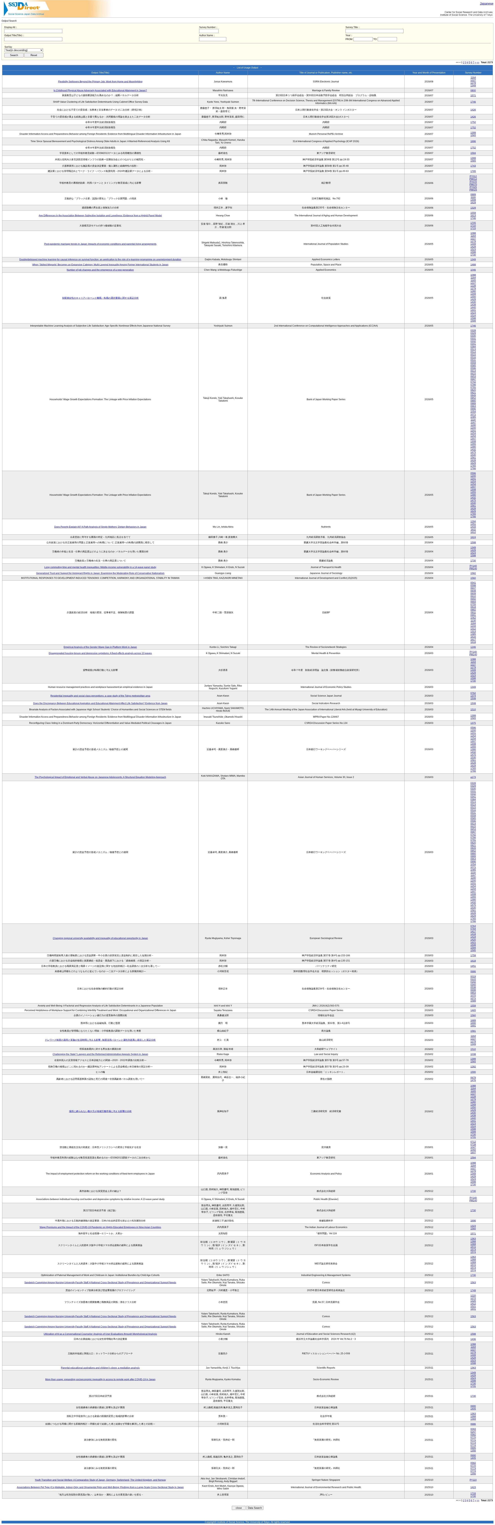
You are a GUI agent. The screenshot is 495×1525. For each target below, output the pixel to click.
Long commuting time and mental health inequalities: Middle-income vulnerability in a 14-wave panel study (100, 567)
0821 (473, 392)
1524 (473, 315)
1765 (473, 465)
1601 (473, 1309)
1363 (473, 1238)
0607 (473, 588)
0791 (473, 387)
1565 (473, 135)
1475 (473, 452)
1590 (473, 1072)
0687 (473, 379)
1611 (473, 529)
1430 (473, 302)
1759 (473, 955)
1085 (473, 417)
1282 (473, 1066)
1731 (473, 1137)
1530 (473, 455)
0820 (473, 390)
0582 (473, 1434)
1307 (473, 438)
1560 (473, 578)
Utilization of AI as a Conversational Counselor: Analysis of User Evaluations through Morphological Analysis (100, 1334)
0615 (473, 373)
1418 (473, 934)
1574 (473, 1252)
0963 (473, 406)
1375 (473, 723)
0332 (473, 341)
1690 (473, 1023)
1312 (473, 628)
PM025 (473, 189)
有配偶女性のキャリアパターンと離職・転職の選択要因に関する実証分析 (100, 298)
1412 (473, 1303)
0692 (473, 599)
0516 (473, 357)
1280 (473, 291)
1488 (473, 264)
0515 (473, 354)
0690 (473, 1406)
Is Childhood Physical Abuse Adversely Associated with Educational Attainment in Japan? (100, 90)
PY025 (473, 187)
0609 (473, 593)
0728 (473, 1144)
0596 (473, 368)
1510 (473, 709)
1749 (473, 1290)
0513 (473, 349)
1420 (473, 939)
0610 (473, 596)
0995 (473, 1448)
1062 (473, 618)
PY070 (473, 181)
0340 (473, 984)
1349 (473, 85)
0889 (473, 194)
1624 (473, 537)
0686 (473, 971)
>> (478, 62)
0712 (473, 1141)
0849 (473, 395)
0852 (473, 398)
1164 (473, 77)
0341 (473, 344)
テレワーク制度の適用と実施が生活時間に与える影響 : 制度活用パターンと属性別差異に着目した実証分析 (100, 1040)
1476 (473, 1080)
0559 (473, 363)
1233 (473, 626)
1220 (473, 1295)
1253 (473, 433)
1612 (473, 532)
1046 (473, 270)
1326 (473, 1301)
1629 (473, 202)
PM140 (473, 568)
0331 (473, 338)
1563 (473, 1282)
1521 (473, 1306)
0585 (473, 365)
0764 (473, 928)
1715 (473, 228)
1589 (473, 1001)
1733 (473, 1493)
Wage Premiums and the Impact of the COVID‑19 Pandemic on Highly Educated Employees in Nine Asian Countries (100, 1227)
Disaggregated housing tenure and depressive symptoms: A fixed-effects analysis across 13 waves (100, 653)
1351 (473, 524)
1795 (473, 171)
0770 (473, 1437)
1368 (473, 1241)
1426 (473, 109)
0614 (473, 371)
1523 (473, 249)
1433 (473, 526)
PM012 (473, 179)
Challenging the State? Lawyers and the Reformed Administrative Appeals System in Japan (100, 1054)
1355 (473, 444)
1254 (473, 436)
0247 (473, 1431)
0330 (473, 335)
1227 (473, 80)
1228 (473, 285)
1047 (473, 1147)
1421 (473, 942)
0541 (473, 582)
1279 (473, 83)
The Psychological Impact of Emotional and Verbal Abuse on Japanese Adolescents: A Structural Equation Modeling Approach (100, 777)
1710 (473, 225)
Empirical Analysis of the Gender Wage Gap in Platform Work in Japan (100, 647)
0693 (473, 601)
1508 (473, 698)
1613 (473, 215)
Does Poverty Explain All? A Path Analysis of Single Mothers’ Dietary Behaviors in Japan (100, 526)
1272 (473, 1298)
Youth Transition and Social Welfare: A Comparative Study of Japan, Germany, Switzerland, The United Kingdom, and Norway (100, 1480)
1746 (473, 102)
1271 (473, 998)
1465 (473, 1010)
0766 (473, 384)
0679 (473, 1077)
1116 (473, 197)
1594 (473, 153)
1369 (473, 1244)
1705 (473, 223)
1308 (473, 200)
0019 (473, 976)
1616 (473, 636)
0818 (473, 607)
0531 (473, 360)
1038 (473, 1054)
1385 (473, 634)
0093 (473, 1429)
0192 (473, 982)
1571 (473, 95)
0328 (473, 330)
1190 (473, 425)
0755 (473, 604)
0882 (473, 609)
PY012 (473, 176)
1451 (473, 966)
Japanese (486, 3)
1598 (473, 252)
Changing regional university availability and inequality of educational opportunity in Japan (100, 938)
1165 (473, 280)
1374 (473, 695)
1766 (473, 468)
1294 (473, 521)
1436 (473, 1339)
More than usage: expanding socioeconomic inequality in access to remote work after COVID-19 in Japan (100, 1379)
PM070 (473, 184)
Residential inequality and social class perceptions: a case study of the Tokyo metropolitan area (100, 695)
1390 (473, 446)
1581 (473, 1031)
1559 (473, 213)
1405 (473, 1408)
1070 (473, 995)
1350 (473, 296)
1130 (473, 620)
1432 (473, 449)
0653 (473, 376)
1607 (473, 1152)
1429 (473, 246)
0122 (473, 979)
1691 (473, 1025)
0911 (473, 612)
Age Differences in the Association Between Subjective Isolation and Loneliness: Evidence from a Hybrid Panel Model (100, 215)
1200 (473, 427)
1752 (473, 122)
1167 (473, 422)
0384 (473, 346)
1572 (473, 1246)
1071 (473, 414)
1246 (473, 647)
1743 (473, 166)
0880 (473, 400)
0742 (473, 381)
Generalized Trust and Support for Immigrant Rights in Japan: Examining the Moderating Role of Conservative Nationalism (100, 573)
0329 (473, 333)
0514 (473, 352)
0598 (473, 585)
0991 (473, 615)
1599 (473, 321)
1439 (473, 304)
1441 (473, 310)
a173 (473, 777)
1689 (473, 1020)
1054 (473, 411)
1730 (473, 254)
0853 (473, 992)
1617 (473, 639)
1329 (473, 207)
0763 (473, 926)
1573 (473, 1249)
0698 (473, 990)
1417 (473, 931)
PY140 (473, 566)
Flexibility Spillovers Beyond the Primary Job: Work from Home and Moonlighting (100, 81)
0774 (473, 1445)
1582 (473, 573)
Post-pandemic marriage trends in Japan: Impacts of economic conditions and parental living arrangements (100, 244)
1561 (473, 457)
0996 (473, 409)
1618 (473, 642)
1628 (473, 460)
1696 (473, 141)
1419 (473, 937)
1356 (473, 1450)
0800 (473, 90)
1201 (473, 430)
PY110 (473, 1480)
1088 (473, 233)
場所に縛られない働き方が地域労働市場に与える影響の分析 (100, 1111)
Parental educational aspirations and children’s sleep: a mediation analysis (100, 1367)
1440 (473, 307)
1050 (473, 1150)
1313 (473, 631)
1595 (473, 950)
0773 (473, 1442)
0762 (473, 693)
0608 (473, 590)
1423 (473, 1487)
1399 (473, 132)
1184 (473, 623)
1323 (473, 1226)
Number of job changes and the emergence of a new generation (100, 270)
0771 (473, 1440)
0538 (473, 987)
